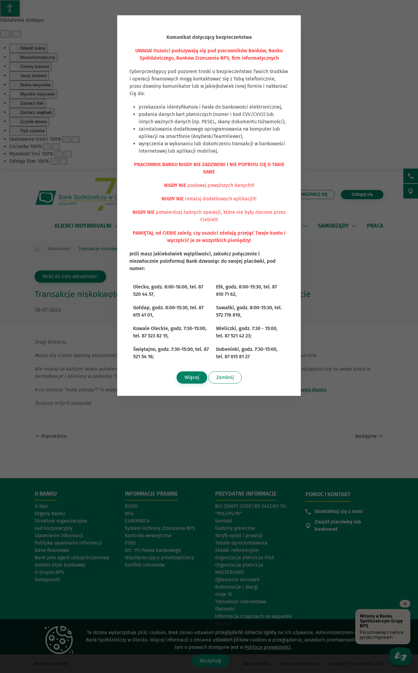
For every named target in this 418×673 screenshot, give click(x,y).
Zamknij (225, 377)
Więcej (192, 377)
